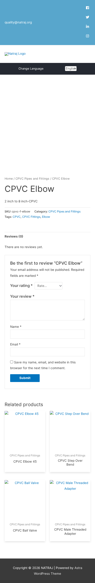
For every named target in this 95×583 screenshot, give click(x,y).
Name (15, 326)
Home (9, 178)
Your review (22, 296)
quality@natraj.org (18, 22)
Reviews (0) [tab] (14, 236)
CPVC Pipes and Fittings (32, 178)
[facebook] (88, 8)
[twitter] (88, 18)
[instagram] (87, 36)
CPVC (17, 216)
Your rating (21, 285)
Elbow (46, 216)
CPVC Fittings (31, 216)
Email (15, 344)
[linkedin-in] (88, 27)
